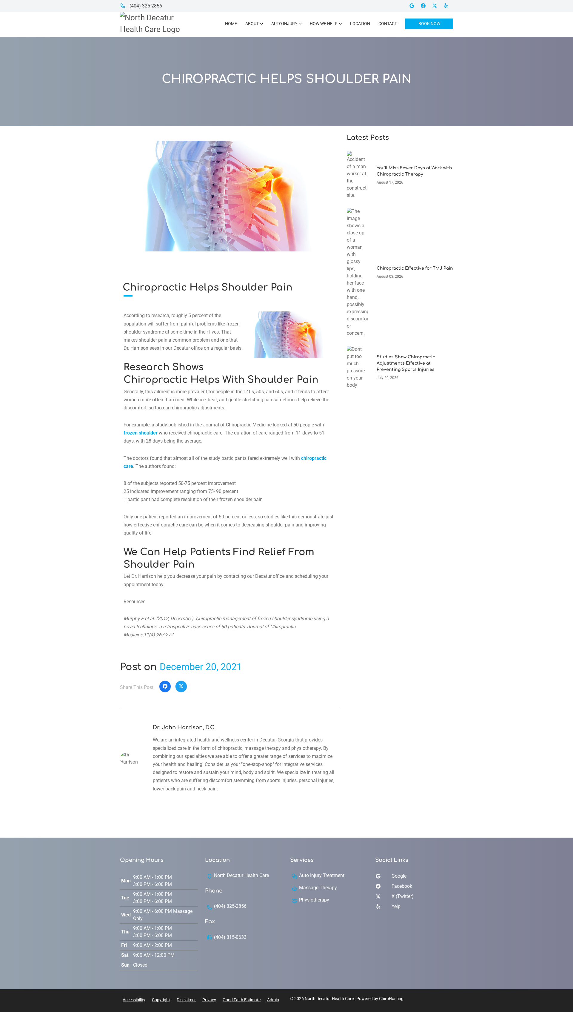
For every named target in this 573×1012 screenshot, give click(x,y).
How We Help (324, 23)
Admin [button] (273, 999)
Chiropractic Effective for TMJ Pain (415, 268)
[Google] (414, 6)
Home (231, 23)
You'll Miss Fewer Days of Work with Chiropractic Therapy (414, 171)
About (252, 23)
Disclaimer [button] (186, 999)
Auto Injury (284, 23)
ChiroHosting (391, 998)
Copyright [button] (161, 999)
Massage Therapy (318, 887)
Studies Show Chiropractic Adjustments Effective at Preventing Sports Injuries (406, 363)
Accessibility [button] (134, 999)
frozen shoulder (141, 433)
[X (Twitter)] (437, 6)
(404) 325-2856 (145, 6)
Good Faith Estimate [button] (242, 999)
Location (360, 23)
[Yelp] (448, 6)
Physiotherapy (314, 900)
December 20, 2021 (201, 666)
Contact (387, 23)
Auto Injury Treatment (321, 875)
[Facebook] (425, 6)
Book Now (429, 23)
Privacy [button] (209, 999)
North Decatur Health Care (241, 875)
